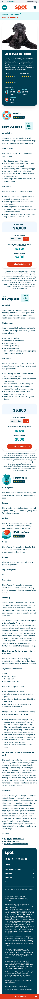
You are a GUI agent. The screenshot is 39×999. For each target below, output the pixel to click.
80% (19, 239)
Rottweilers (7, 646)
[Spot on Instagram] (6, 859)
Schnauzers (12, 643)
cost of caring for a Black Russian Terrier (19, 621)
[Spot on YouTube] (26, 859)
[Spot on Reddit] (22, 859)
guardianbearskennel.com (16, 844)
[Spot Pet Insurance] (9, 853)
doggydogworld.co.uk (14, 838)
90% (26, 239)
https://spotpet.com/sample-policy (18, 909)
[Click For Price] (35, 7)
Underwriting (32, 2)
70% (13, 239)
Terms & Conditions (11, 986)
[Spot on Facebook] (9, 859)
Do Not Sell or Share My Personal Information (18, 990)
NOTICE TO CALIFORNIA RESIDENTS (15, 896)
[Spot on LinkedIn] (12, 859)
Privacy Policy (23, 986)
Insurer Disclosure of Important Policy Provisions (16, 899)
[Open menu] (4, 7)
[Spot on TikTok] (16, 859)
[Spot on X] (19, 859)
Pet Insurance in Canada (25, 889)
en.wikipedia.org (11, 841)
